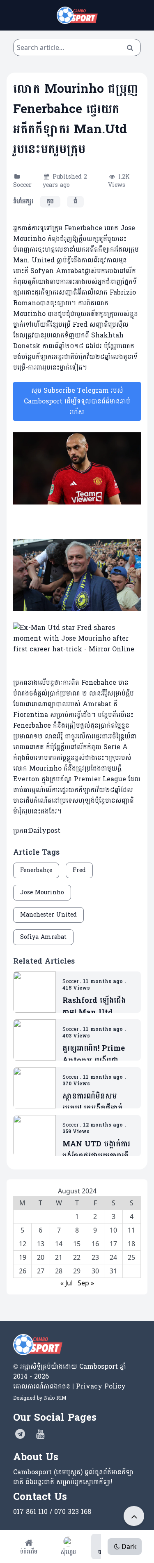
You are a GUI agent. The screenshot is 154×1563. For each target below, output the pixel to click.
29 (76, 1270)
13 (40, 1243)
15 (76, 1243)
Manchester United (48, 915)
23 (95, 1257)
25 (131, 1257)
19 (22, 1257)
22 (76, 1257)
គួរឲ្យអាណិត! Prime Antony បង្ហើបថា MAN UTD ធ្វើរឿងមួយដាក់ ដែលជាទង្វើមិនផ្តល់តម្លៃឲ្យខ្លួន (98, 1054)
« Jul (66, 1282)
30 (95, 1270)
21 (58, 1257)
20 (40, 1257)
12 (22, 1243)
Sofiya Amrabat (43, 937)
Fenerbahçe (36, 870)
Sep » (86, 1282)
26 (22, 1270)
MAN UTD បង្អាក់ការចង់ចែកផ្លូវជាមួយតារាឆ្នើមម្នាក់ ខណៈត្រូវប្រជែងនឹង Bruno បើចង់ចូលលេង (97, 1150)
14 (58, 1243)
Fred (79, 870)
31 (113, 1270)
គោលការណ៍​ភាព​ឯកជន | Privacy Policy (69, 1386)
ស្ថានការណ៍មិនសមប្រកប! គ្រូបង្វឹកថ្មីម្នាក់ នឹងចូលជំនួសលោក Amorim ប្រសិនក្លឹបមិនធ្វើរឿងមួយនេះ (93, 1102)
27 (40, 1270)
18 (131, 1243)
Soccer (22, 185)
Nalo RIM (55, 1398)
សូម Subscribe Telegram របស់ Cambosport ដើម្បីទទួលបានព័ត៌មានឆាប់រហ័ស (77, 401)
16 (95, 1243)
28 (58, 1270)
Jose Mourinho (42, 892)
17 (113, 1243)
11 (131, 1230)
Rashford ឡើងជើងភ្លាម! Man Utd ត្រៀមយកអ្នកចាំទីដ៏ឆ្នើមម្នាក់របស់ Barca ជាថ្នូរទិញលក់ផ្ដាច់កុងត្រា (96, 1007)
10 (113, 1230)
